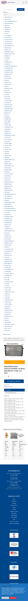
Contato (14, 509)
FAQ (14, 519)
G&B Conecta (14, 505)
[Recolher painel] (7, 12)
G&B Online (14, 513)
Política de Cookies (14, 521)
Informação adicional (10, 393)
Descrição (7, 390)
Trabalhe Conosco (14, 511)
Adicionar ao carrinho (14, 381)
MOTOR (9, 338)
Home (14, 499)
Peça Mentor (14, 517)
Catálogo (14, 503)
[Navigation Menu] (26, 2)
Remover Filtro (7, 334)
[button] (22, 344)
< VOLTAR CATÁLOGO (14, 362)
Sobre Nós (14, 501)
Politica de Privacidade (14, 523)
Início (5, 338)
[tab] (14, 390)
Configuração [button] (5, 597)
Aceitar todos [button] (13, 597)
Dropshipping (14, 515)
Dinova (14, 507)
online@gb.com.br (14, 485)
